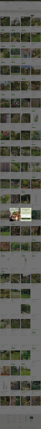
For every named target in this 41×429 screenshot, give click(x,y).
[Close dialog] (30, 208)
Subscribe (26, 218)
